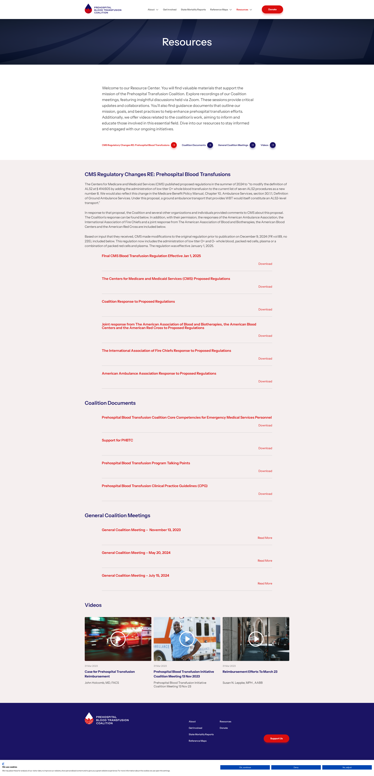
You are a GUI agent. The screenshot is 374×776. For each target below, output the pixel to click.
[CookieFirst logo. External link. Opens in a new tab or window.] (3, 764)
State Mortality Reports (193, 9)
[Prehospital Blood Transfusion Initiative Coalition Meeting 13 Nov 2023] (187, 639)
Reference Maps (219, 9)
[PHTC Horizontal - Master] (103, 8)
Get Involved (169, 9)
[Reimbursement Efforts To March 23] (256, 639)
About (151, 9)
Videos (264, 145)
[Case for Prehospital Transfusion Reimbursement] (118, 639)
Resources (242, 9)
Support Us (276, 738)
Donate (272, 9)
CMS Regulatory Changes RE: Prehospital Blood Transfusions (135, 145)
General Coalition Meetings (233, 145)
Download (265, 264)
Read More (265, 538)
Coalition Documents (194, 145)
